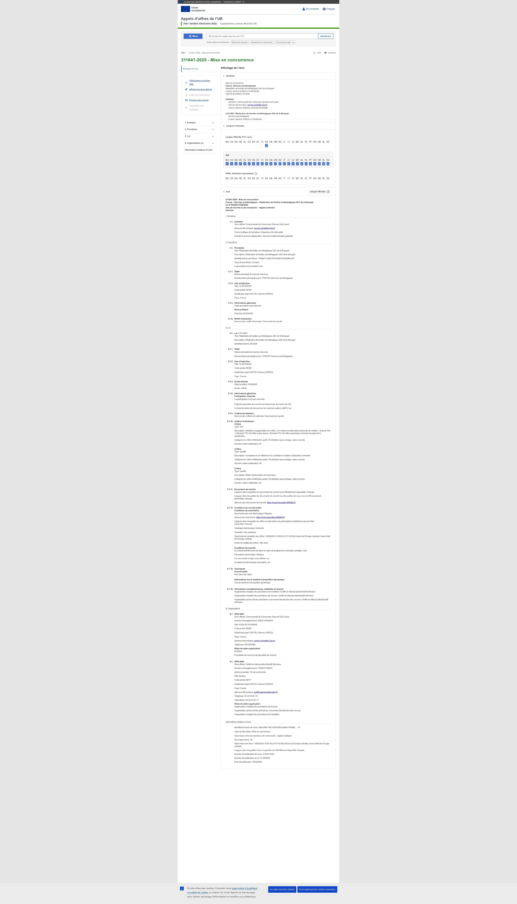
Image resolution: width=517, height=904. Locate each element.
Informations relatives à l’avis (198, 150)
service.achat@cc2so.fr (257, 105)
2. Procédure (191, 129)
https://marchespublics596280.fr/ (281, 502)
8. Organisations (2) (194, 143)
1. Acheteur (190, 122)
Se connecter (312, 9)
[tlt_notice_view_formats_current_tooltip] (328, 191)
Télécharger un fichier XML (199, 82)
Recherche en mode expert (261, 42)
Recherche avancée (239, 42)
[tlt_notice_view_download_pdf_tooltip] (227, 163)
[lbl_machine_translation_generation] (256, 174)
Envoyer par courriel (199, 100)
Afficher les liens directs (200, 89)
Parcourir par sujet (283, 42)
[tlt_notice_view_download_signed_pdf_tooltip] (266, 145)
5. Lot (187, 136)
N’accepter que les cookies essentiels (317, 889)
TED (183, 53)
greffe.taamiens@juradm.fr (265, 692)
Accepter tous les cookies (282, 889)
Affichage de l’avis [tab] (190, 69)
